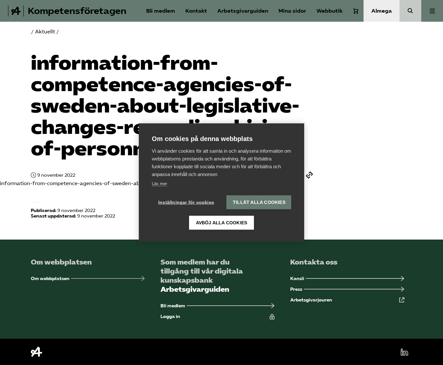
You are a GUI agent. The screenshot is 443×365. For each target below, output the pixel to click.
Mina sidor (292, 11)
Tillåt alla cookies (259, 202)
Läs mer (159, 183)
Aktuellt (45, 32)
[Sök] (410, 11)
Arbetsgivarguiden (242, 11)
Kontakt (196, 11)
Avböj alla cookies (221, 222)
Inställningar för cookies (186, 202)
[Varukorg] (355, 11)
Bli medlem (160, 11)
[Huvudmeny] (432, 11)
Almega (381, 11)
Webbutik (330, 11)
